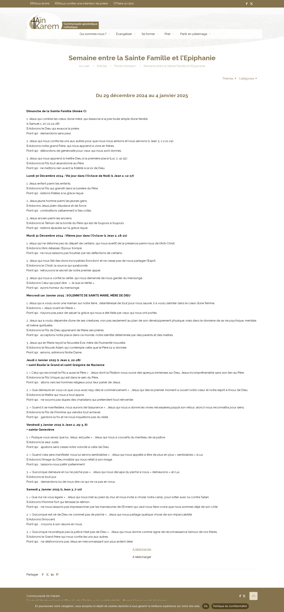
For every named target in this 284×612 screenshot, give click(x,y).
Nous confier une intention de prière (83, 3)
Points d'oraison (125, 66)
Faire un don (125, 3)
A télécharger (142, 549)
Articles (102, 66)
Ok (205, 606)
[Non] (279, 606)
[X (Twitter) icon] (251, 3)
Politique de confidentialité (230, 606)
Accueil (84, 66)
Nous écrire (41, 3)
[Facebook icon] (246, 3)
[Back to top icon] (253, 596)
